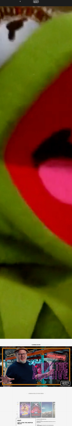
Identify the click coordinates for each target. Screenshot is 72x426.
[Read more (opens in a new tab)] (46, 421)
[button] (16, 401)
